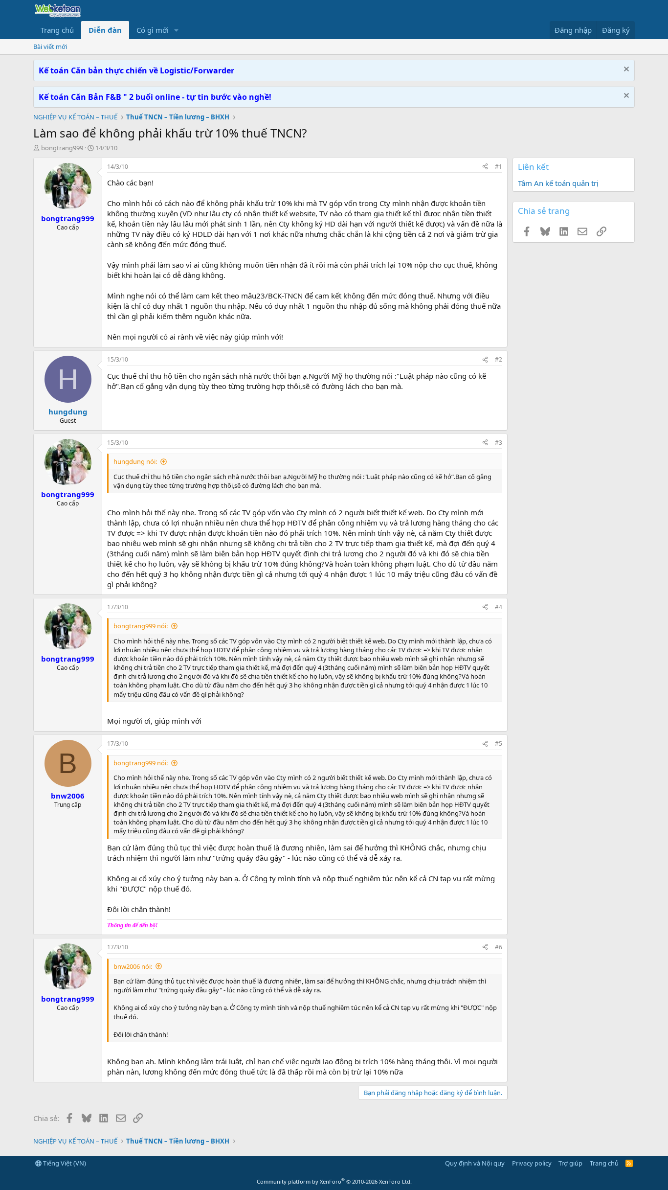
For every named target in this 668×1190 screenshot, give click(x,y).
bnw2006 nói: (132, 966)
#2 (498, 359)
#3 (498, 442)
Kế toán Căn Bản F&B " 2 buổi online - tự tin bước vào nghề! (155, 97)
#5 (498, 743)
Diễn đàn (105, 30)
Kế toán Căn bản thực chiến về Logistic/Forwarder (136, 70)
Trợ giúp (570, 1163)
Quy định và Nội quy (475, 1163)
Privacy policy (532, 1163)
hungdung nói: (135, 461)
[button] (176, 30)
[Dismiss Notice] (625, 70)
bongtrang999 (62, 147)
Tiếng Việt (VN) (64, 1163)
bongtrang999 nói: (140, 625)
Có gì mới (152, 30)
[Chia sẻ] (485, 167)
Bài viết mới (50, 46)
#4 (498, 607)
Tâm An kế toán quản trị (558, 183)
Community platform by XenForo (334, 1181)
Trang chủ (57, 30)
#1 (498, 166)
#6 (498, 947)
